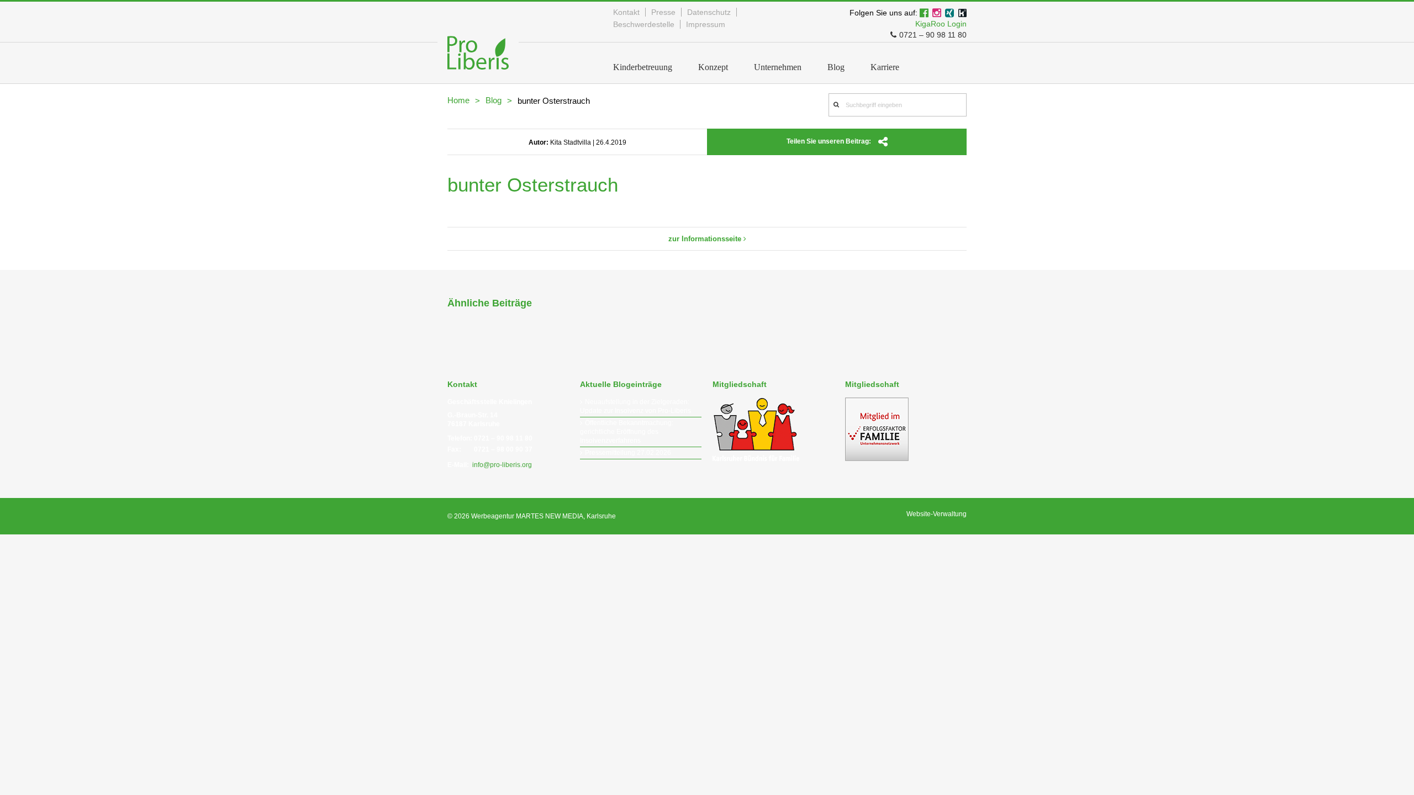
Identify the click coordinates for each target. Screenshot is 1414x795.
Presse (663, 12)
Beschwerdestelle (643, 24)
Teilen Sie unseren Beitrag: (830, 141)
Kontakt (626, 12)
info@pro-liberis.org (502, 465)
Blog (494, 100)
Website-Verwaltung (936, 514)
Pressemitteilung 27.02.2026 (628, 453)
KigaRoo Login (941, 23)
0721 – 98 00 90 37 (503, 449)
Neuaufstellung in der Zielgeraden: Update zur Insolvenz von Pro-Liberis (635, 406)
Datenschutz (709, 12)
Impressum (705, 24)
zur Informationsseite (705, 239)
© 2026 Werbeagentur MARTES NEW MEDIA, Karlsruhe (531, 516)
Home (458, 100)
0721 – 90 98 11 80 (933, 34)
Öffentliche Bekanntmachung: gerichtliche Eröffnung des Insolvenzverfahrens (626, 431)
